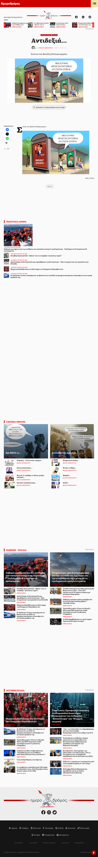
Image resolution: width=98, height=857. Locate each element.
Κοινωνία (72, 828)
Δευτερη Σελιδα (46, 35)
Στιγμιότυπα (49, 835)
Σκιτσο (55, 35)
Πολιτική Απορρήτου (49, 843)
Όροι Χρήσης (33, 843)
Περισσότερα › (89, 29)
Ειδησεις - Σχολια (16, 550)
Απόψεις (25, 828)
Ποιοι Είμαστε (19, 843)
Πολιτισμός (84, 828)
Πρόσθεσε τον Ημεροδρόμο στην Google (50, 107)
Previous (4, 25)
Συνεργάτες (64, 835)
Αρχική (14, 828)
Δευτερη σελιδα (15, 690)
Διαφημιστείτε (79, 843)
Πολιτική (37, 828)
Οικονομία (49, 828)
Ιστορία (36, 835)
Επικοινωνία (65, 843)
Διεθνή (60, 828)
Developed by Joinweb (87, 852)
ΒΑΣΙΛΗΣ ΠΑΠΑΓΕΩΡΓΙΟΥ (46, 48)
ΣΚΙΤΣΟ (49, 186)
